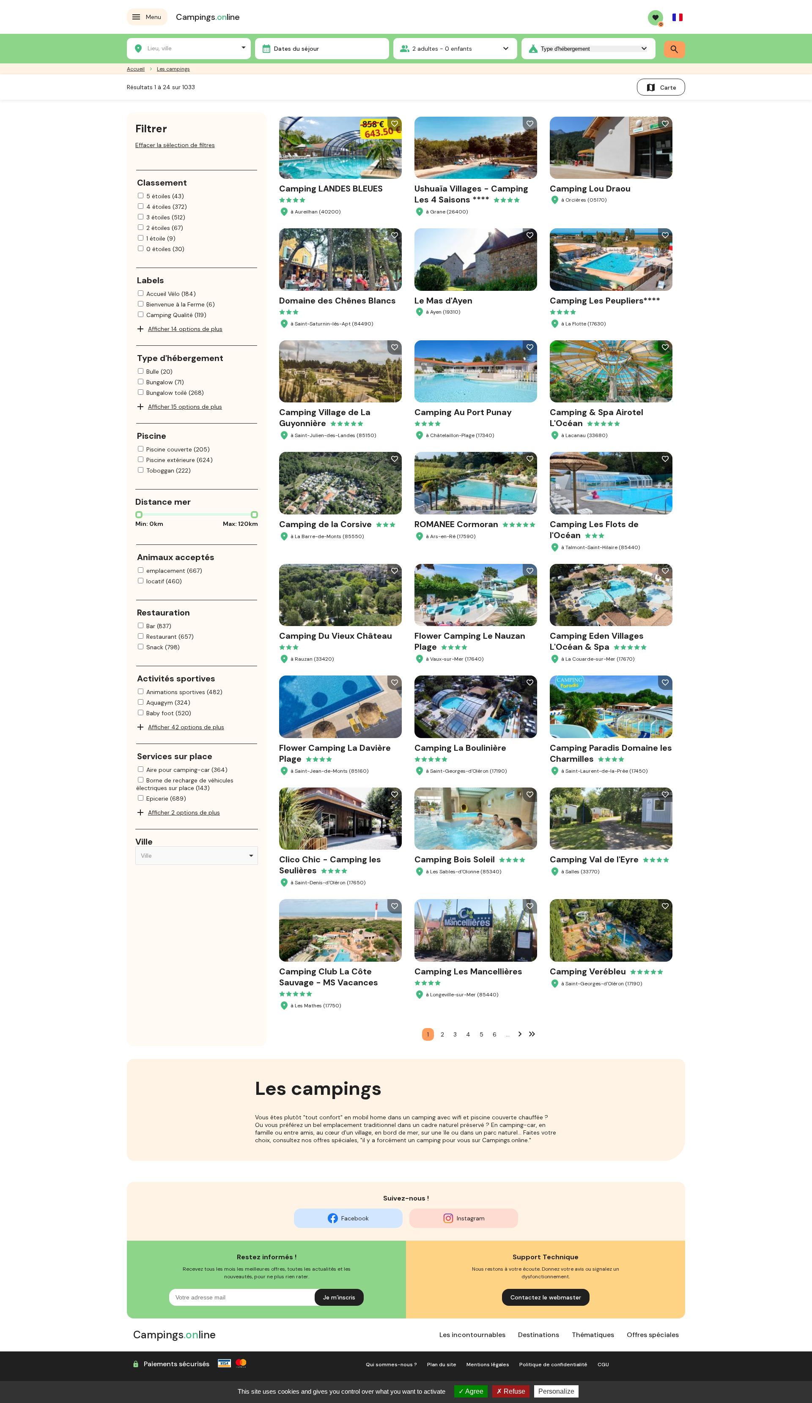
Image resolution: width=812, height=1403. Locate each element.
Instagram (471, 1218)
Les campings (173, 69)
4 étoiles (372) (166, 207)
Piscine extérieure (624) (179, 460)
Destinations (538, 1334)
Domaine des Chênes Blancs (337, 300)
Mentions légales (487, 1364)
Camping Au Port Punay (463, 412)
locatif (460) (164, 581)
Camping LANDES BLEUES (331, 188)
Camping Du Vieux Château (335, 635)
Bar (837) (158, 626)
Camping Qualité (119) (176, 315)
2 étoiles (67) (164, 228)
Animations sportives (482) (184, 692)
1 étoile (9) (161, 238)
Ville (144, 841)
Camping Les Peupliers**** (605, 300)
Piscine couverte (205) (178, 449)
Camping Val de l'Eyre (594, 859)
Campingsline (208, 16)
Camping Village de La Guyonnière (324, 418)
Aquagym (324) (168, 702)
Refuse (513, 1391)
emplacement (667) (174, 570)
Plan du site (441, 1364)
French (677, 17)
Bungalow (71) (165, 382)
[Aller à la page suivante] (520, 1033)
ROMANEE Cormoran (456, 524)
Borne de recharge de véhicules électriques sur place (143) (184, 784)
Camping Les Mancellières (468, 971)
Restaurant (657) (170, 636)
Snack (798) (163, 647)
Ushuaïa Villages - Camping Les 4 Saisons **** (471, 194)
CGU (603, 1364)
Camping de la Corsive (325, 524)
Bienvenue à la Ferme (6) (180, 304)
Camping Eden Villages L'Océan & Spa (597, 641)
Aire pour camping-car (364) (187, 770)
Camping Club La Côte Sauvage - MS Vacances (328, 977)
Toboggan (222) (168, 470)
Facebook (355, 1218)
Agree (473, 1391)
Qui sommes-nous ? (391, 1364)
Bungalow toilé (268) (175, 393)
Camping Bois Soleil (454, 859)
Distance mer (163, 501)
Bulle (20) (159, 371)
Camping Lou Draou (590, 188)
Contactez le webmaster (545, 1297)
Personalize (556, 1391)
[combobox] (189, 47)
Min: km (149, 524)
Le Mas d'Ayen (443, 300)
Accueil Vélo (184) (171, 294)
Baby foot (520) (168, 713)
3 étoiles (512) (165, 217)
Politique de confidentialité (553, 1364)
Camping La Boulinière (460, 747)
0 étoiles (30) (165, 249)
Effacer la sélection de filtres (175, 145)
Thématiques (593, 1334)
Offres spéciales (653, 1334)
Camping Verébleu (588, 971)
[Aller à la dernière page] (532, 1033)
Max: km (240, 524)
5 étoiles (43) (165, 196)
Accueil (136, 69)
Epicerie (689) (166, 798)
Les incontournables (472, 1334)
